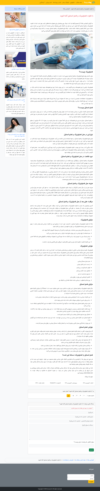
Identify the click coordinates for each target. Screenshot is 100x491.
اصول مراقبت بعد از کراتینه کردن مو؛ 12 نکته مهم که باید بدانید (16, 135)
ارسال (91, 450)
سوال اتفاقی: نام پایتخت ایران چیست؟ (84, 442)
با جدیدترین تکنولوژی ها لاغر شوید (17, 30)
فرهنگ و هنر (65, 2)
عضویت (91, 482)
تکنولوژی (72, 2)
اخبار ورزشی (49, 2)
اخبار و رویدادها (57, 2)
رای (68, 396)
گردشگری (42, 2)
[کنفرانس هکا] (89, 2)
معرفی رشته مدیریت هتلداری (18, 69)
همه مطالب (79, 2)
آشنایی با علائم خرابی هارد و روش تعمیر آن (16, 100)
